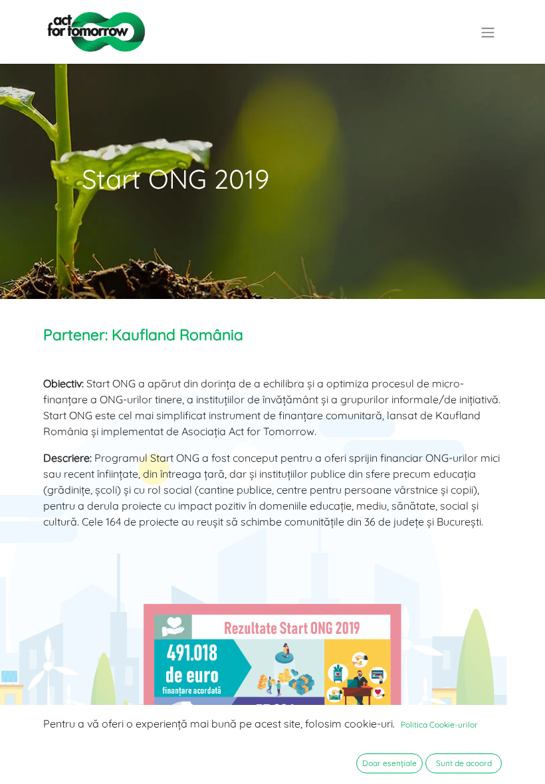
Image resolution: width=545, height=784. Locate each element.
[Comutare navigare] (488, 32)
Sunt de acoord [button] (464, 763)
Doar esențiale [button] (389, 763)
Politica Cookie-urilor (439, 725)
